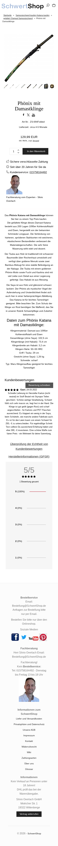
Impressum (29, 735)
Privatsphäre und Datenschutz (29, 724)
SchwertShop (34, 833)
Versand (36, 141)
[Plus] (18, 150)
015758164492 (38, 172)
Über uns (29, 763)
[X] (24, 640)
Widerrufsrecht (29, 746)
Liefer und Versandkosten (29, 718)
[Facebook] (15, 640)
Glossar (29, 769)
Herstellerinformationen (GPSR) (29, 456)
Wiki (29, 752)
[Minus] (18, 152)
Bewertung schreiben (39, 385)
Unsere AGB (29, 730)
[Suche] (47, 6)
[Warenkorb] (53, 6)
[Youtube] (33, 640)
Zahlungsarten (29, 758)
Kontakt (29, 741)
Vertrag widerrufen (29, 814)
